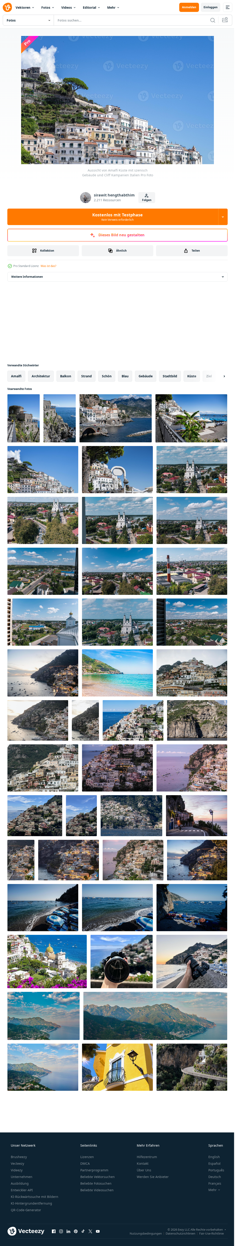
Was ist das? (48, 266)
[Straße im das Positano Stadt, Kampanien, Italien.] (192, 1067)
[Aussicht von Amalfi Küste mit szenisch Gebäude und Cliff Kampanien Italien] (42, 469)
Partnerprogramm (94, 1170)
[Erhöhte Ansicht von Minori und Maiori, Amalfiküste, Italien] (43, 1016)
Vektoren (23, 7)
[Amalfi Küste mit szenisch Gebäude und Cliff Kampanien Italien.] (23, 418)
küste (191, 376)
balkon (65, 376)
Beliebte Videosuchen (96, 1190)
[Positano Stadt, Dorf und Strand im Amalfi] (34, 815)
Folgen (145, 200)
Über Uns (143, 1170)
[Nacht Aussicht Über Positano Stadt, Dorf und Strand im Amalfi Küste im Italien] (42, 672)
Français (211, 1183)
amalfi (16, 376)
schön (107, 376)
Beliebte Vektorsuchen (97, 1177)
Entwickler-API (21, 1190)
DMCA (84, 1163)
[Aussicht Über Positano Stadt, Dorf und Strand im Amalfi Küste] (42, 768)
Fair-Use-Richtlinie (208, 1233)
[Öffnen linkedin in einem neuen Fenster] (68, 1231)
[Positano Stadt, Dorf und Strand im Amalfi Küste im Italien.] (81, 815)
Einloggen (207, 7)
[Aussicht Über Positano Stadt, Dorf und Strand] (37, 720)
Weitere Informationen (27, 277)
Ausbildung (19, 1183)
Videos (66, 7)
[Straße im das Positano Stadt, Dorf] (196, 815)
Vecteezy (17, 1163)
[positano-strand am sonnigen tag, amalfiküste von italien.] (42, 907)
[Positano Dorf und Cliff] (131, 815)
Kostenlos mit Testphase (116, 217)
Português (213, 1170)
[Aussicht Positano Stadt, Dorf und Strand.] (192, 768)
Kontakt (142, 1163)
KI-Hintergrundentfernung (31, 1203)
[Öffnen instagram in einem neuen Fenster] (61, 1231)
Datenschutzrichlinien (177, 1233)
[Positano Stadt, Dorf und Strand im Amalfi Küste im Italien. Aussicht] (133, 720)
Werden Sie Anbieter (152, 1177)
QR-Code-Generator (25, 1210)
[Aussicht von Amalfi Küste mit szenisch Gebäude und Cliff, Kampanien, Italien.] (59, 418)
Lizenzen (86, 1157)
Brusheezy (18, 1157)
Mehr (111, 7)
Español (211, 1163)
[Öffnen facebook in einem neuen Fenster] (54, 1231)
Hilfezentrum (146, 1157)
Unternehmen (21, 1177)
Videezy (16, 1170)
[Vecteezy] (7, 7)
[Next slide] (217, 376)
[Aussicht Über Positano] (85, 720)
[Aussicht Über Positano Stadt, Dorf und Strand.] (192, 672)
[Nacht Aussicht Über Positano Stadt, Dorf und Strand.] (197, 860)
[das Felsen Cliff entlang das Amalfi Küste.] (197, 720)
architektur (41, 376)
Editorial (89, 7)
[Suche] (209, 20)
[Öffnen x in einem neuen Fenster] (90, 1231)
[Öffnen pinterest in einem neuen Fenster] (76, 1231)
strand (86, 376)
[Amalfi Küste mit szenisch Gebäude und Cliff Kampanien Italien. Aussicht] (191, 418)
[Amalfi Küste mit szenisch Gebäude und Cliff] (117, 469)
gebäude (146, 376)
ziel (209, 376)
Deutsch (211, 1177)
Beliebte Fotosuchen (95, 1183)
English (211, 1157)
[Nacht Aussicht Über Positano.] (20, 860)
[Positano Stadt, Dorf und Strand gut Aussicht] (117, 768)
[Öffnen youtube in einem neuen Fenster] (98, 1231)
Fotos (45, 7)
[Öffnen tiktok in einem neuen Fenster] (83, 1231)
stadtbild (170, 376)
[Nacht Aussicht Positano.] (68, 860)
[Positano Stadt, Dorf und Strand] (133, 860)
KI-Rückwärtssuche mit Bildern (34, 1196)
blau (125, 376)
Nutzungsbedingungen (142, 1233)
